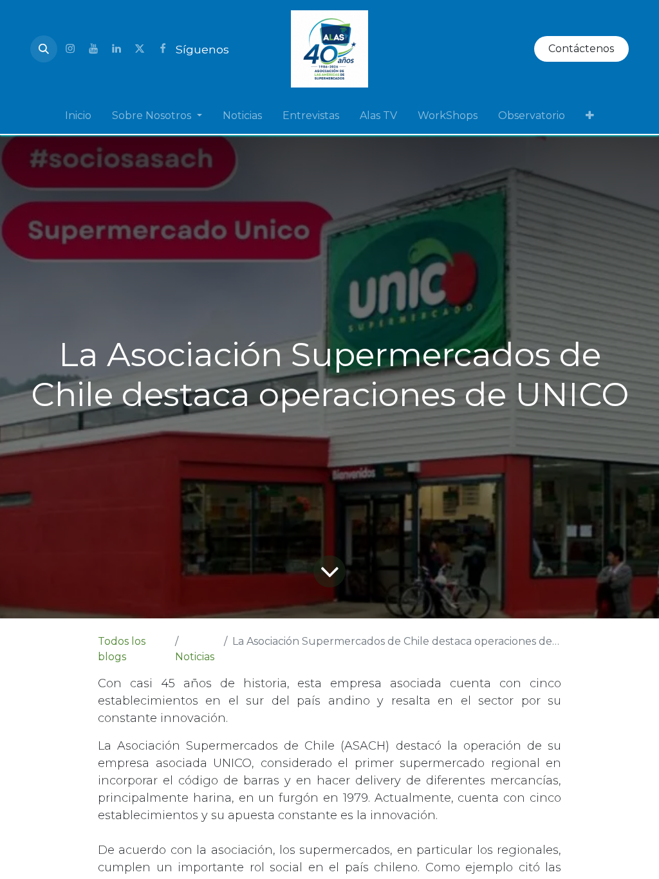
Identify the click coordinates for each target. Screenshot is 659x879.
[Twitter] (139, 49)
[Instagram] (70, 49)
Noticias (194, 657)
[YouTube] (93, 49)
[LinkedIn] (116, 49)
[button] (43, 48)
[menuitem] (78, 116)
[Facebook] (163, 49)
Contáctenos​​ (581, 48)
